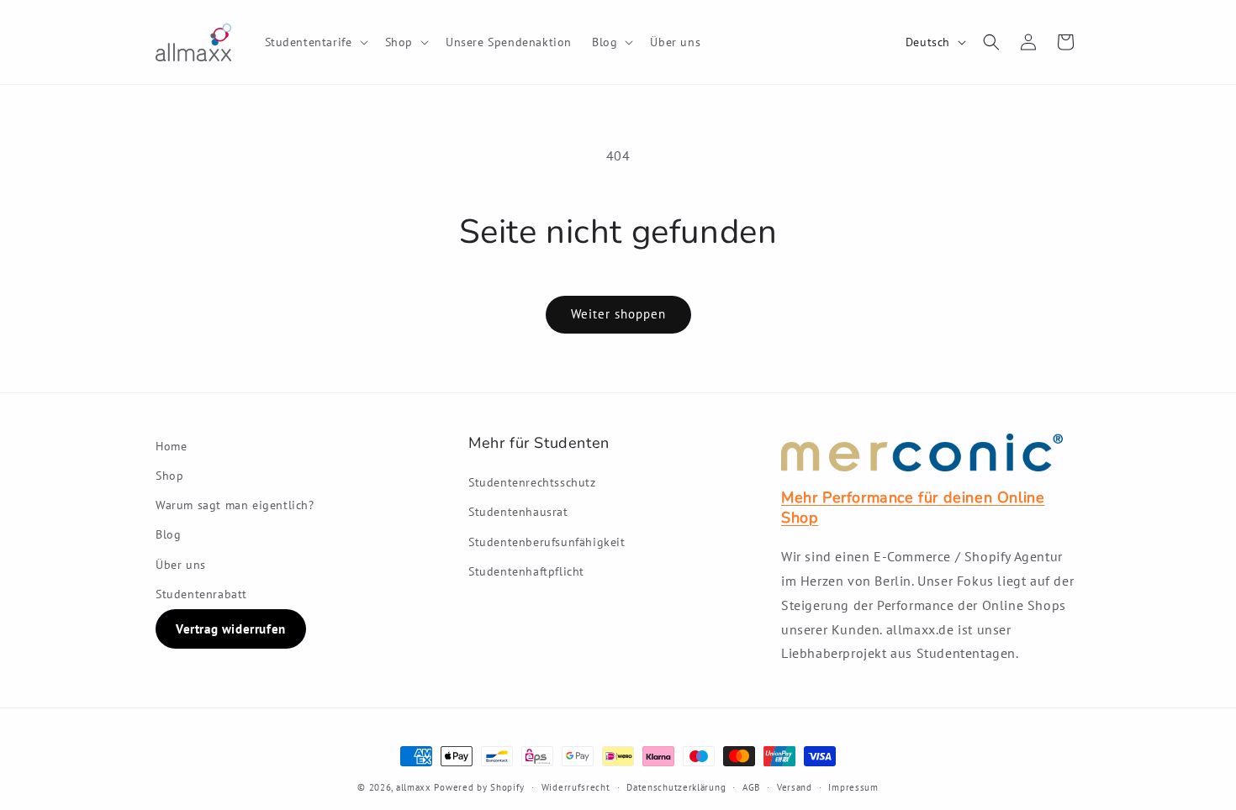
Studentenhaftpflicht (526, 571)
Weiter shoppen (618, 314)
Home (171, 446)
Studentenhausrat (518, 511)
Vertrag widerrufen (231, 629)
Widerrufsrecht (575, 787)
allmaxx (413, 787)
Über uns (181, 564)
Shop (169, 475)
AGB (751, 787)
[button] (315, 42)
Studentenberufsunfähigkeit (547, 542)
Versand (794, 787)
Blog (168, 534)
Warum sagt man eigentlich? (235, 505)
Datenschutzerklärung (676, 787)
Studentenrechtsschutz (532, 482)
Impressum (853, 787)
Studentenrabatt (201, 594)
